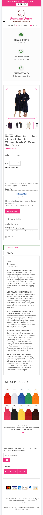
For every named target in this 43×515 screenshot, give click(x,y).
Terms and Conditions (16, 501)
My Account (23, 25)
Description (12, 248)
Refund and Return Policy (28, 498)
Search (10, 25)
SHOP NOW (22, 4)
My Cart (35, 25)
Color (7, 155)
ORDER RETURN (21, 56)
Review (10, 253)
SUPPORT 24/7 (21, 73)
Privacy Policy (11, 498)
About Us (22, 503)
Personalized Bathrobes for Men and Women (21, 231)
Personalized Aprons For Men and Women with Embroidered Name (21, 428)
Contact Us (31, 501)
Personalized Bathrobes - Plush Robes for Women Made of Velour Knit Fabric (21, 141)
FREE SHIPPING (21, 40)
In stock (17, 224)
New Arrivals (20, 228)
